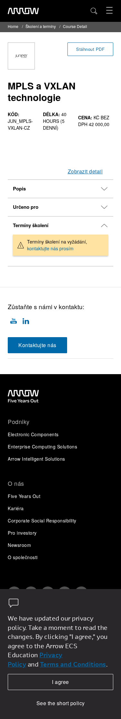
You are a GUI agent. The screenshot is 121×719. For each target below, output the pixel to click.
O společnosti (23, 557)
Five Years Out (24, 496)
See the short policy (60, 703)
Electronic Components (33, 434)
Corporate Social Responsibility (42, 520)
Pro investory (22, 533)
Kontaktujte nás (37, 345)
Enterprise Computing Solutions (42, 446)
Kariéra (16, 508)
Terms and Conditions (73, 664)
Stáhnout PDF (90, 49)
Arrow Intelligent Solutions (36, 459)
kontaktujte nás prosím (50, 248)
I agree (60, 682)
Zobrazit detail (85, 171)
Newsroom (19, 545)
